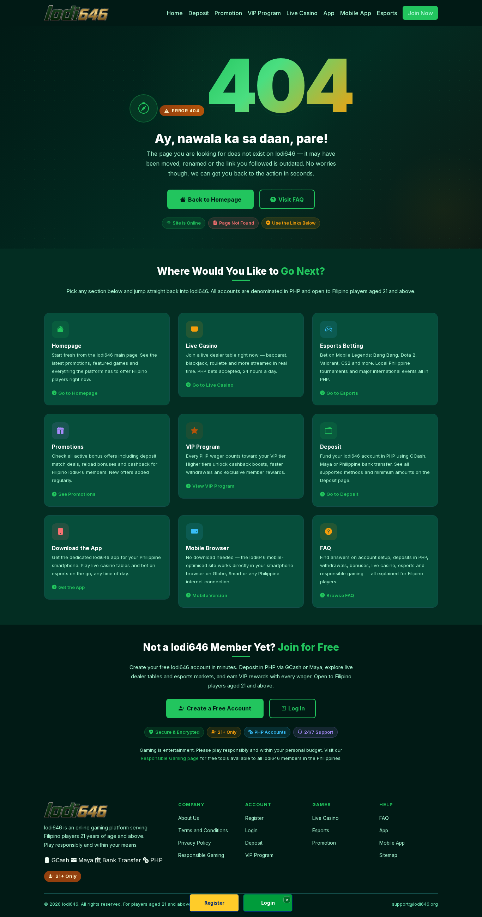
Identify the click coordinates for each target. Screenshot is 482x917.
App (329, 13)
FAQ (384, 818)
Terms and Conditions (203, 830)
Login (251, 830)
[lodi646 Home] (76, 13)
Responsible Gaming (201, 855)
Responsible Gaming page (170, 758)
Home (175, 13)
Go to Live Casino (213, 385)
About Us (188, 818)
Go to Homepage (77, 393)
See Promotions (77, 494)
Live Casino (302, 13)
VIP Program (264, 13)
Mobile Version (209, 595)
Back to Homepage (214, 199)
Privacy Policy (194, 843)
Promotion (228, 13)
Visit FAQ (291, 199)
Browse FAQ (340, 595)
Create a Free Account (219, 708)
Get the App (71, 587)
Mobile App (355, 13)
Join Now (420, 13)
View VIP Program (213, 486)
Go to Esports (342, 393)
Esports (387, 13)
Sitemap (388, 855)
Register (254, 818)
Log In (296, 708)
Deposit (198, 13)
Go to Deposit (342, 494)
